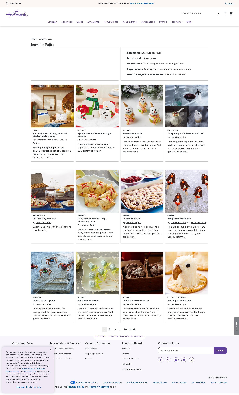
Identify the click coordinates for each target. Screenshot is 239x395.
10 (126, 330)
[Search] (183, 13)
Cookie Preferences (137, 382)
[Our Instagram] (176, 359)
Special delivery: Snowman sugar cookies (94, 134)
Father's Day (39, 215)
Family (36, 130)
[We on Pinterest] (168, 359)
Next (132, 329)
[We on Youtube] (183, 359)
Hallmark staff (198, 223)
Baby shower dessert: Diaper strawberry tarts (92, 219)
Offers (230, 3)
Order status (91, 349)
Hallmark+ (126, 364)
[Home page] (17, 13)
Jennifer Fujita (88, 140)
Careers (125, 354)
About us (126, 349)
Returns (89, 359)
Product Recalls (218, 382)
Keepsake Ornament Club (61, 359)
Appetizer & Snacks (177, 297)
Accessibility (198, 382)
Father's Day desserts (44, 218)
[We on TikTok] (191, 359)
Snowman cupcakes (133, 133)
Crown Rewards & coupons (61, 349)
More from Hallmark (131, 369)
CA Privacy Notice (112, 382)
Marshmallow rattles (88, 300)
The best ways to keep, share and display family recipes (50, 134)
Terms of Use (160, 382)
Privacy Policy (179, 382)
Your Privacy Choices (87, 382)
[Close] (51, 349)
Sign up (220, 351)
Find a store (15, 3)
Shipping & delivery (94, 354)
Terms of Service (99, 387)
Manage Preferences (28, 387)
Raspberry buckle (131, 218)
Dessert (82, 130)
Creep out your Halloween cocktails (185, 133)
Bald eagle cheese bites (179, 300)
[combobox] (197, 14)
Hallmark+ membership (60, 354)
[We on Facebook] (160, 359)
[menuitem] (52, 22)
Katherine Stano (44, 140)
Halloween (172, 130)
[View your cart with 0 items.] (231, 13)
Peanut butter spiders (44, 300)
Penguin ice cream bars (179, 218)
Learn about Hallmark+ (142, 3)
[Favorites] (225, 13)
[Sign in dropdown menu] (218, 13)
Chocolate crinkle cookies (136, 300)
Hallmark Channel (130, 359)
